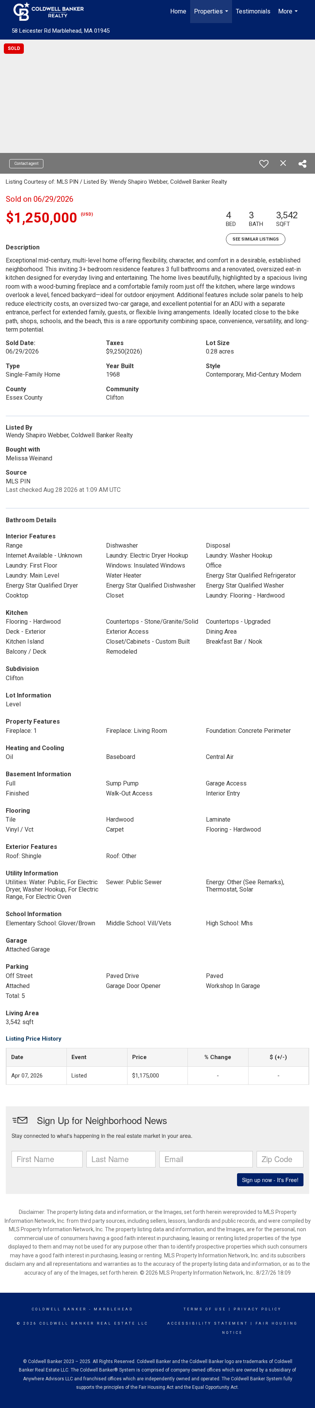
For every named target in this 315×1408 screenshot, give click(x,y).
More (289, 15)
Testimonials (253, 11)
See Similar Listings (255, 239)
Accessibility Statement (207, 1323)
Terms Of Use (205, 1309)
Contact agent (26, 163)
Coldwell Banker (59, 1309)
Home (178, 11)
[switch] (264, 163)
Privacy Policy (258, 1309)
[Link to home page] (52, 11)
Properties (212, 15)
